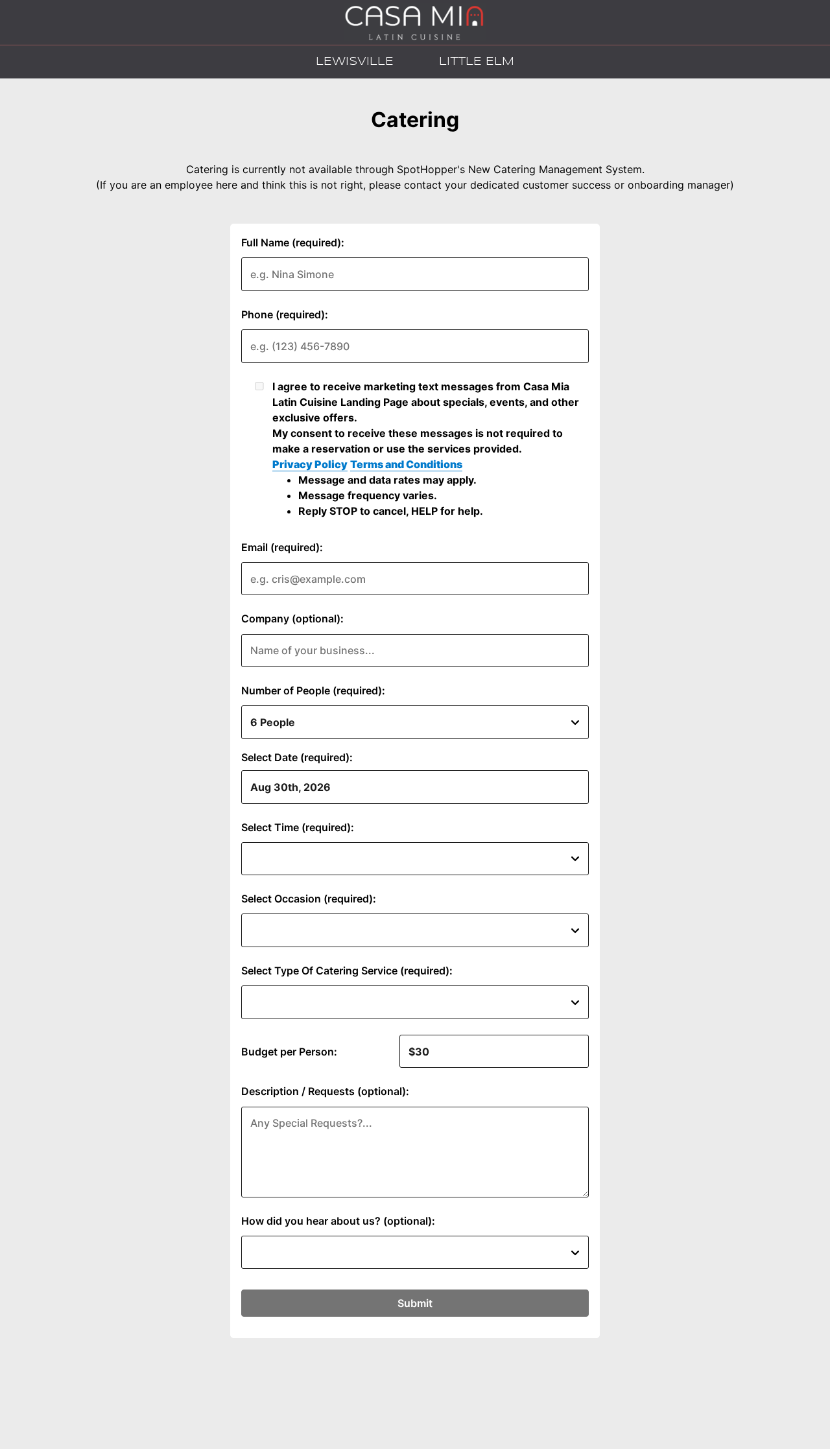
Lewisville (351, 61)
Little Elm (473, 61)
